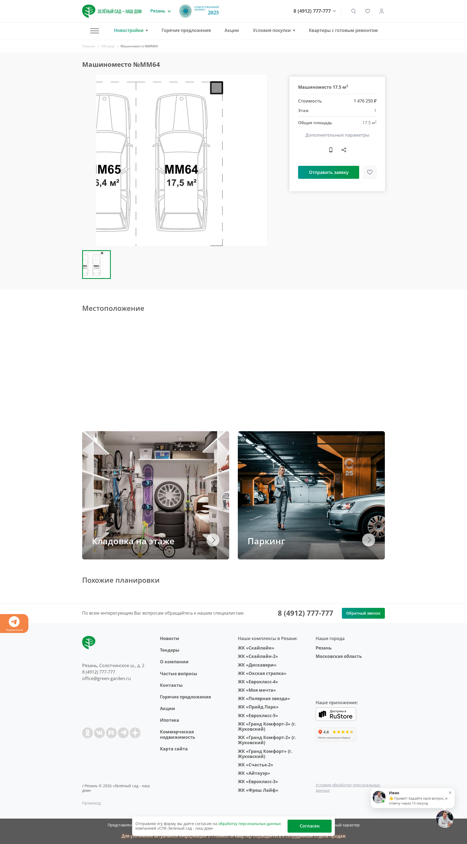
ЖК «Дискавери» (257, 665)
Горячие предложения (186, 30)
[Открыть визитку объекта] (330, 150)
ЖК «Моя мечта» (257, 690)
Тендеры (169, 650)
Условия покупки (272, 30)
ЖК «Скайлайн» (256, 648)
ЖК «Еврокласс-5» (258, 715)
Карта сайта (174, 749)
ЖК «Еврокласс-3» (258, 781)
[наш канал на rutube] (111, 732)
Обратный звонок (363, 613)
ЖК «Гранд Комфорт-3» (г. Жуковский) (267, 726)
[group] (181, 160)
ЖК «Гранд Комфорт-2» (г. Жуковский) (267, 740)
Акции (232, 30)
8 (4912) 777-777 (312, 11)
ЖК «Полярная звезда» (264, 698)
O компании (174, 662)
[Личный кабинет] (381, 11)
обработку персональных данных (249, 823)
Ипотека (169, 720)
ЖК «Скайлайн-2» (258, 656)
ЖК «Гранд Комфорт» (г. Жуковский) (265, 753)
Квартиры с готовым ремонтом (343, 30)
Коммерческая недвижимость (177, 734)
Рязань (324, 648)
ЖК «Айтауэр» (254, 773)
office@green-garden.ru (106, 678)
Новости (169, 638)
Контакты (171, 685)
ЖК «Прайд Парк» (258, 707)
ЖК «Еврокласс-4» (258, 682)
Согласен (309, 826)
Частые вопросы (178, 674)
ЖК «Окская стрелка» (262, 673)
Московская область (339, 656)
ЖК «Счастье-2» (255, 765)
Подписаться (14, 630)
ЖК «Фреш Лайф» (258, 790)
